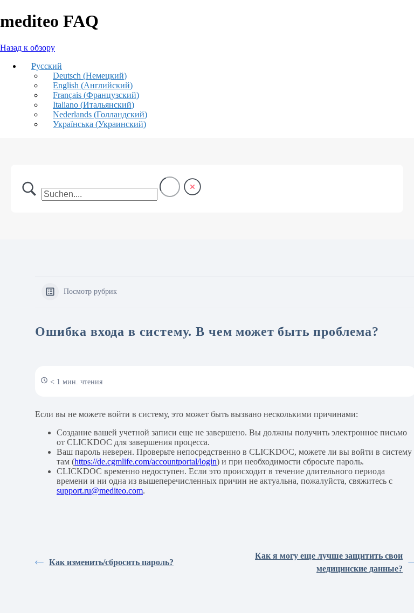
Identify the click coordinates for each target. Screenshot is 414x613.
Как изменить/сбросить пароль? (111, 562)
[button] (42, 66)
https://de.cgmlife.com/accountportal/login (145, 461)
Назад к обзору (27, 47)
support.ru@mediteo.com (100, 490)
